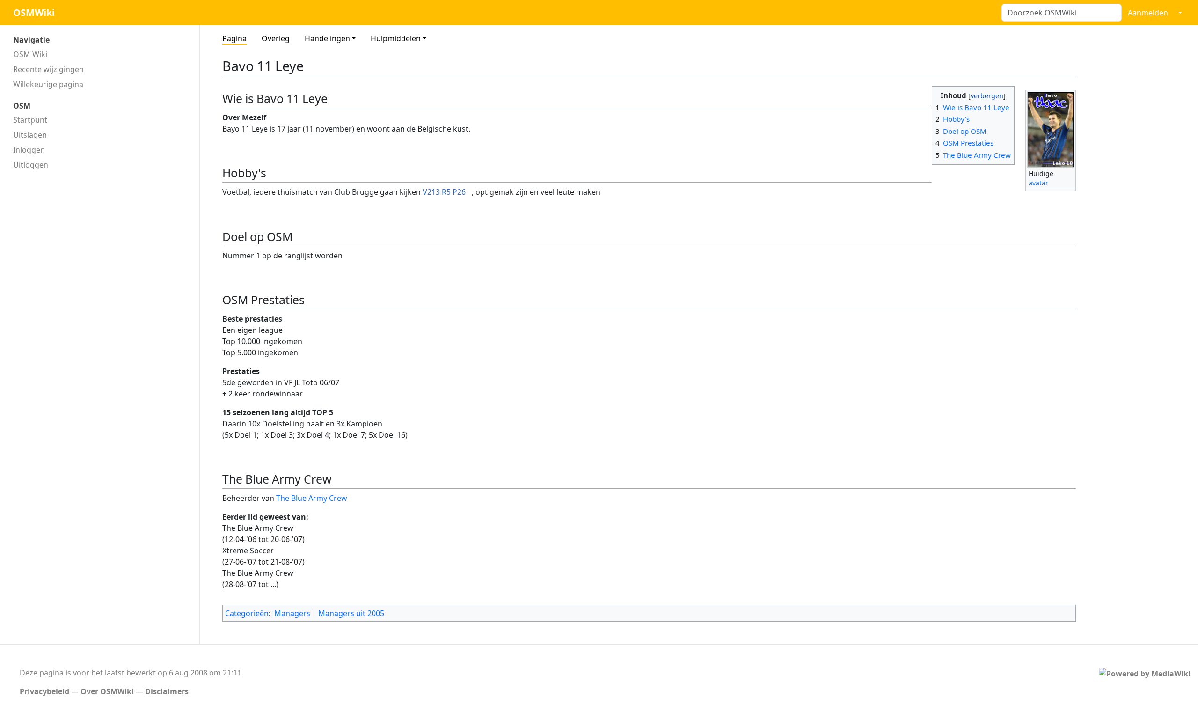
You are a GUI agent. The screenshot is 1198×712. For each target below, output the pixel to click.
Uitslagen (30, 135)
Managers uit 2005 (351, 613)
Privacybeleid (44, 691)
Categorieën (247, 613)
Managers (292, 613)
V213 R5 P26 (444, 192)
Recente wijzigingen (48, 69)
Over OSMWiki (107, 691)
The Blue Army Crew (311, 498)
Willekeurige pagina (48, 84)
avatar (1038, 182)
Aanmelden (1148, 12)
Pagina (234, 38)
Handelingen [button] (327, 38)
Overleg (276, 38)
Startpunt (30, 120)
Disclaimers (167, 691)
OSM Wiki (30, 54)
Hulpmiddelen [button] (396, 38)
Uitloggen (30, 165)
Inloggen (29, 150)
